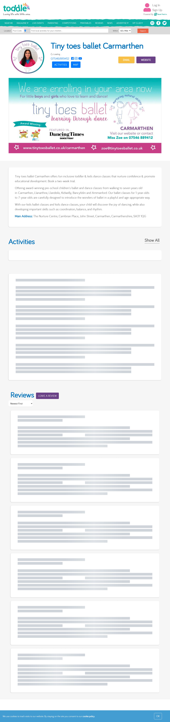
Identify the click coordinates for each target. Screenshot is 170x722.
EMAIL (126, 59)
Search (143, 30)
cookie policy (89, 716)
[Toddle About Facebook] (159, 22)
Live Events (38, 23)
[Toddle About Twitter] (164, 22)
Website (146, 59)
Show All (152, 240)
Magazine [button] (22, 23)
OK (158, 716)
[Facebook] (72, 58)
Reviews (99, 23)
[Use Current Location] (25, 30)
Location (7, 30)
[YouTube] (80, 58)
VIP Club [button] (136, 23)
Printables (85, 23)
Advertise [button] (121, 23)
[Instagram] (76, 58)
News (109, 23)
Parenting (53, 23)
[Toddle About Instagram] (153, 22)
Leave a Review (47, 395)
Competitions (69, 23)
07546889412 (60, 58)
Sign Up (157, 10)
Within (116, 30)
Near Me (9, 23)
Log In (156, 5)
